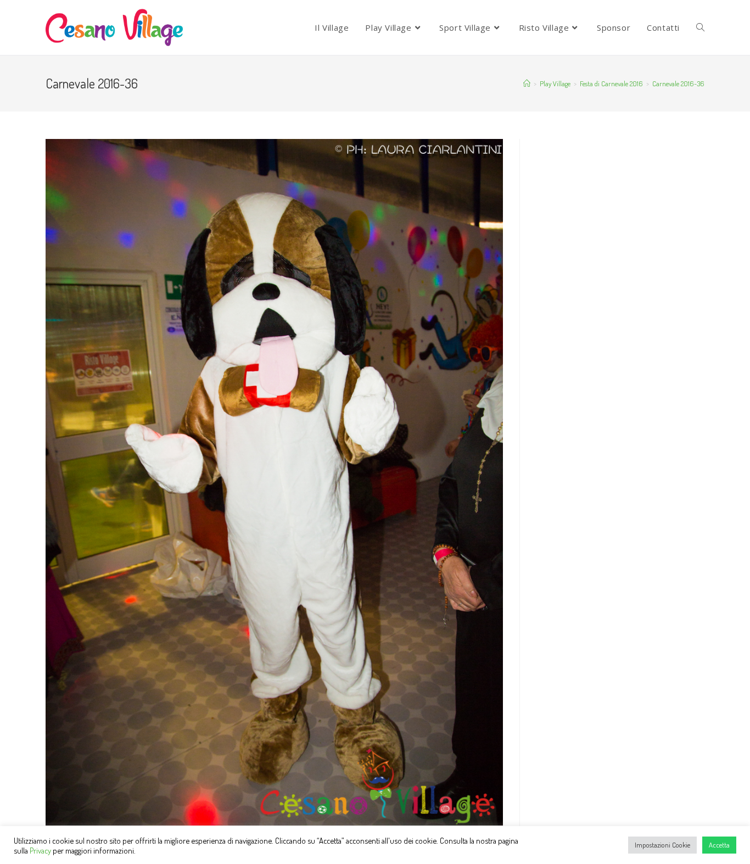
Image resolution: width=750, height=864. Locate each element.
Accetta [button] (719, 844)
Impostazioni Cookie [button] (662, 844)
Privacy (40, 850)
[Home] (526, 83)
